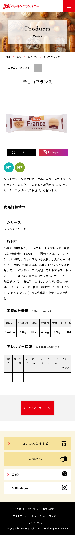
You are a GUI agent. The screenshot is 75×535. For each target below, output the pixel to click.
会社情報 (19, 509)
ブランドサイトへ (38, 408)
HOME (7, 57)
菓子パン (32, 57)
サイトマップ (35, 522)
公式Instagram (21, 488)
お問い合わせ (50, 509)
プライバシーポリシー (46, 516)
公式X (15, 474)
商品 (19, 57)
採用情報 (33, 509)
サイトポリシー (21, 516)
